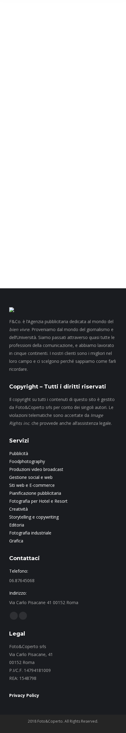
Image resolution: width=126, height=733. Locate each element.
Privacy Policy (24, 695)
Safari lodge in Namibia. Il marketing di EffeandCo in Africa (60, 152)
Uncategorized (41, 172)
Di (74, 172)
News (21, 172)
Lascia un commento (66, 179)
